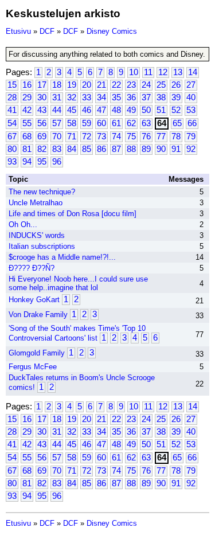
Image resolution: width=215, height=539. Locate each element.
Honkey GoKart (34, 299)
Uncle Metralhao (35, 202)
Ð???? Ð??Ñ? (31, 268)
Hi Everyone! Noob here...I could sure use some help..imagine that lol (78, 283)
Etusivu (18, 31)
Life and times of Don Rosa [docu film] (72, 213)
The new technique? (42, 192)
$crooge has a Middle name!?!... (62, 257)
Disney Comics (112, 31)
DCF (47, 31)
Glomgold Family (37, 353)
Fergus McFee (33, 366)
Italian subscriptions (42, 246)
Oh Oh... (23, 224)
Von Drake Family (38, 314)
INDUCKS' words (37, 235)
